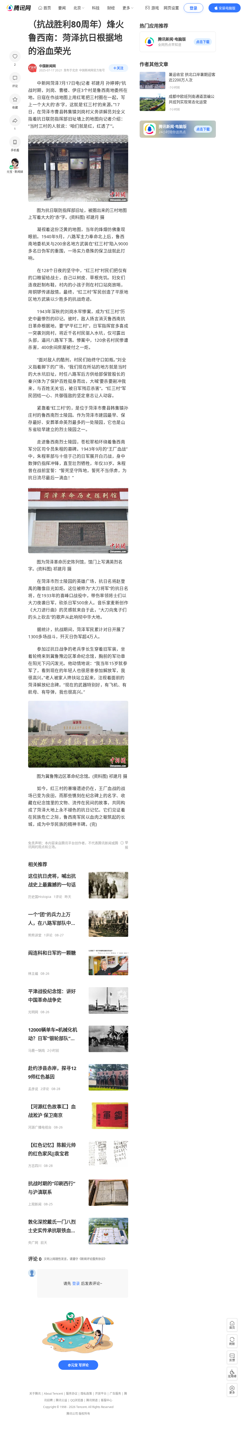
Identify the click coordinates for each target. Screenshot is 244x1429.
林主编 (33, 973)
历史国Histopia (39, 896)
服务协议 (71, 1394)
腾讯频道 (92, 1400)
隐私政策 (86, 1394)
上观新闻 (34, 1204)
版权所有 (84, 1414)
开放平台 (101, 1394)
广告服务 (115, 1394)
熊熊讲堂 (34, 935)
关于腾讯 (35, 1394)
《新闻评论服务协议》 (92, 1259)
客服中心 (106, 1400)
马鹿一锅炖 (36, 1050)
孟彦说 (33, 1089)
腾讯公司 (72, 1414)
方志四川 (34, 1165)
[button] (203, 41)
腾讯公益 (61, 1400)
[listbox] (78, 1053)
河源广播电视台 (39, 1127)
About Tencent (53, 1394)
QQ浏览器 (76, 1400)
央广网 (33, 1242)
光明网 (33, 1012)
